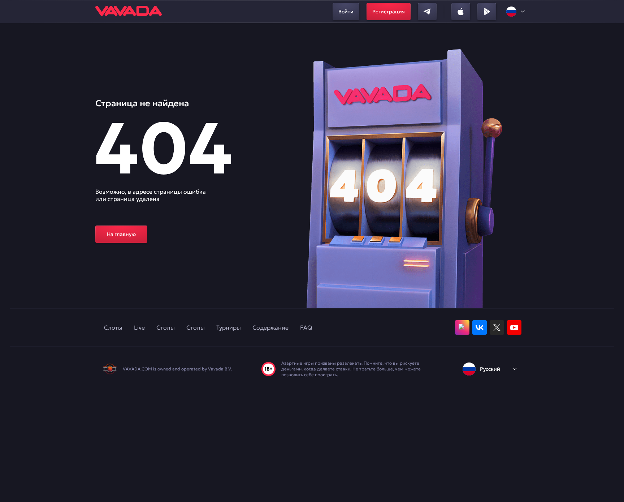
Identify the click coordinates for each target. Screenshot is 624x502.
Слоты (113, 327)
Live (139, 327)
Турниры (228, 327)
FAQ (306, 327)
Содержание (270, 327)
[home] (128, 11)
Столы (165, 327)
